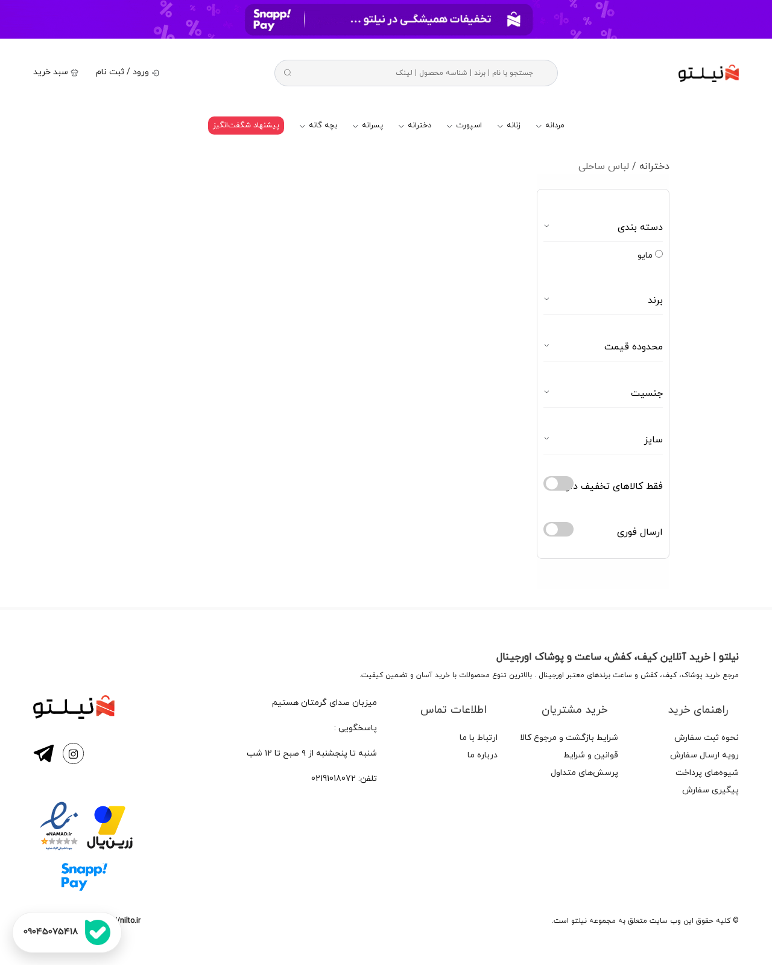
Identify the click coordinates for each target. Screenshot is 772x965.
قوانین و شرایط (590, 755)
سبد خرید (52, 72)
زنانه (512, 125)
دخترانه (418, 125)
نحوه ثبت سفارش (706, 738)
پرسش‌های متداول (584, 773)
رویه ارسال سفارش (704, 755)
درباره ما (482, 755)
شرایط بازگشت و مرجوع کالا (569, 738)
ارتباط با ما (479, 738)
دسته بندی (640, 227)
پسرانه (371, 125)
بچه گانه (321, 125)
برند (655, 300)
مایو (646, 255)
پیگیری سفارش (710, 790)
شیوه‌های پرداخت (707, 773)
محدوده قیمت (633, 347)
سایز (653, 440)
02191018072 (333, 779)
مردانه (554, 125)
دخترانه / (650, 166)
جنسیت (647, 393)
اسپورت (468, 125)
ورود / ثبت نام (123, 72)
